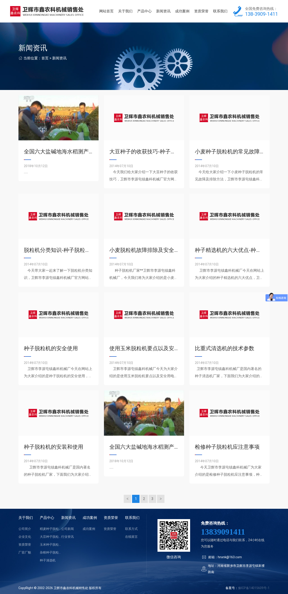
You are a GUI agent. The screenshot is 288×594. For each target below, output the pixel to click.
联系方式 (131, 529)
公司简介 (24, 529)
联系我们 (220, 11)
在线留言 (131, 536)
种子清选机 (48, 560)
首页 (45, 58)
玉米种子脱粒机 (50, 544)
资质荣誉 (201, 11)
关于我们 (125, 11)
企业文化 (24, 536)
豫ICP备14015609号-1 (254, 588)
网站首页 (106, 11)
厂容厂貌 (24, 552)
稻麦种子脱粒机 (50, 529)
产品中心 (144, 11)
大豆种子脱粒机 (50, 536)
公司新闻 (67, 529)
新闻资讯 (163, 11)
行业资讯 (67, 536)
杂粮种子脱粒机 (50, 552)
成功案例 (182, 11)
